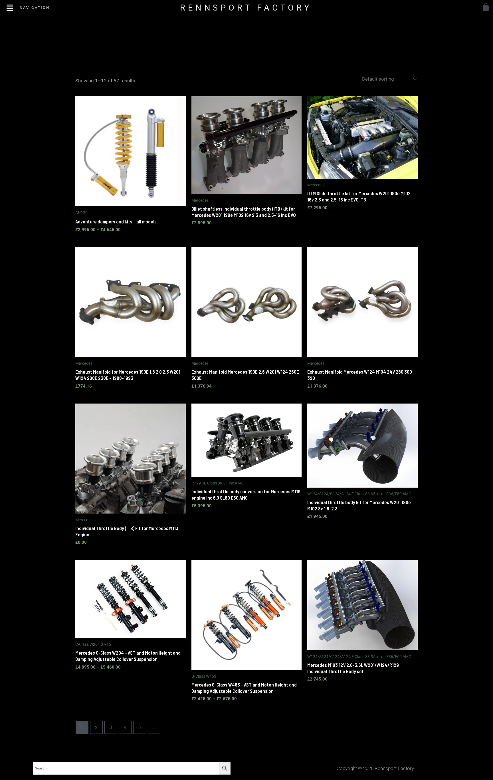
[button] (10, 7)
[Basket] (485, 7)
